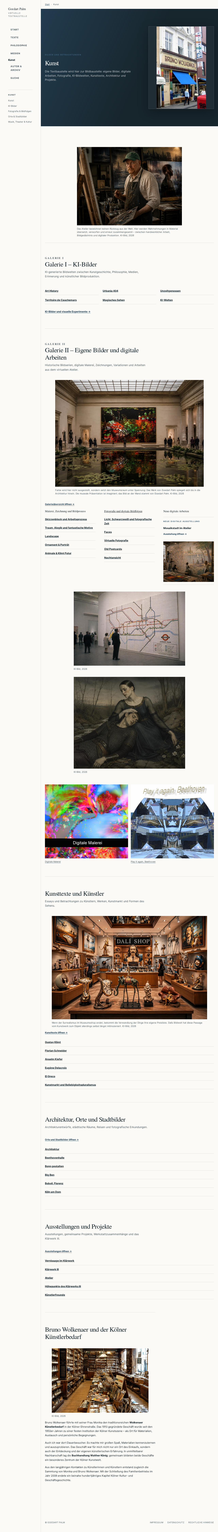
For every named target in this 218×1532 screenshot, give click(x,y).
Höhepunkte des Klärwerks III (63, 1286)
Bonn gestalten (54, 1166)
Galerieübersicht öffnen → (59, 504)
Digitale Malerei (53, 861)
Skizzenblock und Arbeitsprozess (66, 519)
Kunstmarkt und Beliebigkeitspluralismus (70, 1084)
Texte (15, 37)
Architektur (52, 1149)
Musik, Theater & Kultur (20, 121)
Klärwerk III (52, 1269)
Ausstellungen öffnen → (58, 1251)
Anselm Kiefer (54, 1059)
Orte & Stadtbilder (17, 116)
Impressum (156, 1522)
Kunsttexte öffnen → (56, 1032)
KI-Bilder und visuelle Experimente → (67, 311)
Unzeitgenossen (170, 290)
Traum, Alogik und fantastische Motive (69, 527)
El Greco (50, 1076)
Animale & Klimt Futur (58, 553)
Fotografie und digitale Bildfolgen (123, 511)
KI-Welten (166, 300)
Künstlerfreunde (55, 1294)
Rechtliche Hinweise (201, 1522)
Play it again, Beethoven (143, 861)
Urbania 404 (110, 290)
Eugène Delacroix (56, 1067)
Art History (51, 290)
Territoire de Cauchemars (61, 300)
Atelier (49, 1277)
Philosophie (19, 45)
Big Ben (49, 1174)
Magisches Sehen (114, 300)
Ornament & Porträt (57, 544)
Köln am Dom (53, 1191)
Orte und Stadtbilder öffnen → (62, 1139)
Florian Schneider (56, 1050)
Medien (15, 53)
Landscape (52, 536)
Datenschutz (175, 1522)
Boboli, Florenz (54, 1183)
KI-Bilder (12, 106)
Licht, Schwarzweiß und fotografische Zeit (128, 521)
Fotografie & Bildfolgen (19, 111)
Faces (108, 532)
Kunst (11, 100)
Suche (15, 78)
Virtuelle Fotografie (116, 540)
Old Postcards (113, 549)
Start (15, 29)
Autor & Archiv (16, 68)
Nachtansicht (112, 557)
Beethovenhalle (54, 1157)
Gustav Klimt (53, 1042)
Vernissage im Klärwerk (59, 1260)
